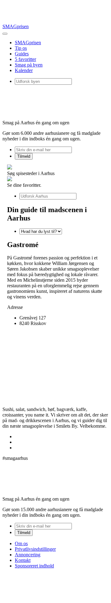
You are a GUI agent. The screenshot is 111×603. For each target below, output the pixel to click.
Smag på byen (29, 64)
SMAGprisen (15, 26)
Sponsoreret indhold (34, 565)
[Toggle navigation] (4, 34)
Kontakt (23, 560)
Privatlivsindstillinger (35, 549)
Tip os (21, 48)
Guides (22, 53)
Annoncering (27, 554)
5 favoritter (25, 59)
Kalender (24, 70)
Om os (21, 543)
